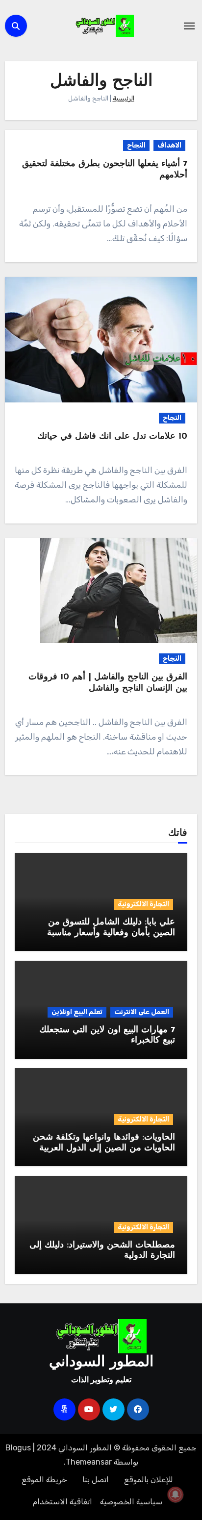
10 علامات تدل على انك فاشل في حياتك (112, 436)
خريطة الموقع (44, 1479)
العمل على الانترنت (141, 1012)
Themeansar (89, 1462)
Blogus (18, 1447)
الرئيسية (123, 98)
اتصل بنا (95, 1479)
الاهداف (169, 145)
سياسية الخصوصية (131, 1501)
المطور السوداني (101, 1362)
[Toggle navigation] (189, 26)
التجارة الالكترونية (143, 904)
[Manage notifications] (175, 1494)
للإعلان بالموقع (148, 1479)
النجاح (136, 145)
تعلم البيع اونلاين (76, 1012)
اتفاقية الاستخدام (62, 1501)
